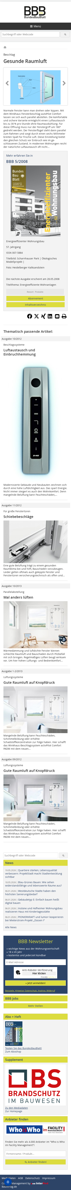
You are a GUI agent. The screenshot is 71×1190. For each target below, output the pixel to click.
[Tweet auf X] (36, 317)
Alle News (11, 927)
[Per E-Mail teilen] (57, 316)
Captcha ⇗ (48, 977)
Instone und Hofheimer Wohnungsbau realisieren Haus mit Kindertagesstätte (34, 910)
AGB (20, 1178)
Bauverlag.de (9, 1186)
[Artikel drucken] (64, 316)
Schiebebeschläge (18, 516)
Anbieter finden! (37, 1162)
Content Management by (16, 1183)
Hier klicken (39, 973)
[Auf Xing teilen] (43, 317)
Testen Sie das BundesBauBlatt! (23, 1048)
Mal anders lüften (18, 597)
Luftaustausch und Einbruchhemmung (19, 352)
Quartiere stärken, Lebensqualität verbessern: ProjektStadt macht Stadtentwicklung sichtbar (33, 873)
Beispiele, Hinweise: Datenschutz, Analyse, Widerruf (30, 990)
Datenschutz (32, 1178)
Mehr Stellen (35, 1005)
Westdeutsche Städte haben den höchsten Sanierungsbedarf (30, 892)
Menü (37, 26)
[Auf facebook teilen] (29, 317)
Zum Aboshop (13, 1051)
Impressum (48, 1178)
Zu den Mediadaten (16, 1108)
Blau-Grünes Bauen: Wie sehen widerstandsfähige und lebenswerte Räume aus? (33, 884)
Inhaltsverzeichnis (35, 304)
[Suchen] (65, 34)
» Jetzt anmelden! (35, 983)
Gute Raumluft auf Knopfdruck (29, 682)
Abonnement (35, 298)
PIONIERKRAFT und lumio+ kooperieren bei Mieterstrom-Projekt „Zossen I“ (34, 918)
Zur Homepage (13, 1111)
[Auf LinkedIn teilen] (50, 317)
